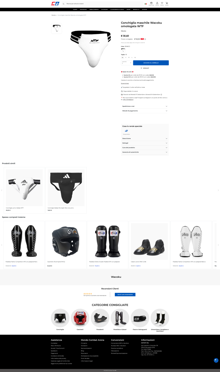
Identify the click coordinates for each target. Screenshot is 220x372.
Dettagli (125, 143)
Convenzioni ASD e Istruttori (120, 343)
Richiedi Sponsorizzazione (119, 353)
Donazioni (84, 345)
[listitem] (24, 190)
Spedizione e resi (128, 106)
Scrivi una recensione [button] (125, 294)
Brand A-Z (136, 9)
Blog (82, 351)
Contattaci (54, 343)
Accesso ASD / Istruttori (118, 345)
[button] (1, 190)
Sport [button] (128, 9)
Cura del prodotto (128, 147)
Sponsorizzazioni (86, 348)
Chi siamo (84, 343)
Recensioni (84, 353)
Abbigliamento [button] (94, 9)
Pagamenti (54, 353)
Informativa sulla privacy (58, 358)
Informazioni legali (87, 361)
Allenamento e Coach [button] (117, 9)
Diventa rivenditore (117, 348)
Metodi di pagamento (130, 111)
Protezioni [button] (83, 9)
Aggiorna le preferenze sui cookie (61, 363)
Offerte (144, 9)
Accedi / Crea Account (57, 348)
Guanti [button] (75, 9)
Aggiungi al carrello (151, 63)
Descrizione (126, 138)
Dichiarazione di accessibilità (89, 356)
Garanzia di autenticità (130, 152)
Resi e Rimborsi (56, 345)
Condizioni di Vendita (57, 356)
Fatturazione (115, 351)
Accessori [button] (104, 9)
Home (54, 15)
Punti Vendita (85, 358)
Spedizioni (54, 351)
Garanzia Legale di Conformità (60, 361)
